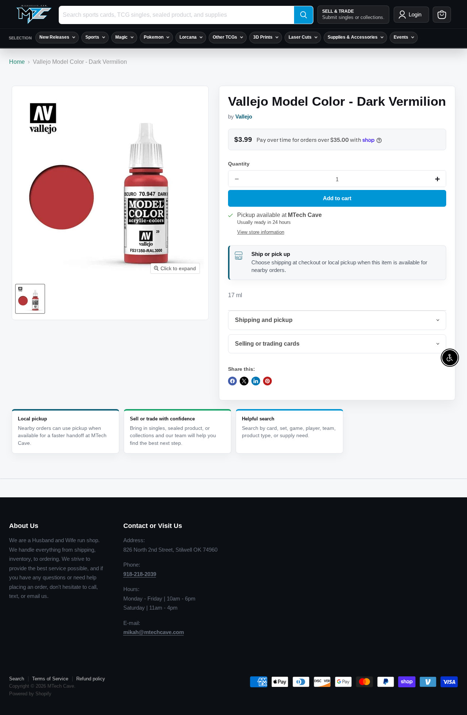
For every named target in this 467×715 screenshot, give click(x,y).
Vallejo (243, 117)
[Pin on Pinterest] (267, 381)
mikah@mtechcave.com (153, 632)
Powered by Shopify (30, 693)
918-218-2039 (139, 574)
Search (16, 678)
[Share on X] (244, 381)
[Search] (303, 15)
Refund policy (90, 678)
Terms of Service (50, 678)
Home (17, 62)
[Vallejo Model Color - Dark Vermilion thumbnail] (30, 298)
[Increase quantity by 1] (437, 179)
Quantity (239, 164)
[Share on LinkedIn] (255, 381)
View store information (260, 232)
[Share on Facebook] (232, 381)
